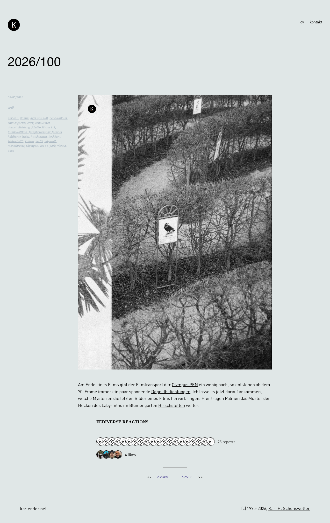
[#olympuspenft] (211, 441)
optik (11, 108)
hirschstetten (39, 137)
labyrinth (50, 141)
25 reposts (226, 441)
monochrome (16, 146)
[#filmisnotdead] (187, 441)
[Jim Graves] (118, 454)
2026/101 (187, 477)
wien (11, 151)
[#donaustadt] (112, 441)
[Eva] (100, 454)
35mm (24, 118)
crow (30, 123)
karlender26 (15, 141)
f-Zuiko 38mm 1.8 (43, 127)
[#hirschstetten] (129, 441)
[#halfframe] (141, 441)
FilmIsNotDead (17, 132)
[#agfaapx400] (164, 441)
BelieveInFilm (58, 118)
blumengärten (17, 123)
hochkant (54, 137)
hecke (25, 137)
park (53, 146)
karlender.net (33, 508)
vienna (61, 146)
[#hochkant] (193, 441)
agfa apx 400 (39, 118)
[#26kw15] (106, 441)
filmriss (57, 132)
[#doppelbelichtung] (147, 441)
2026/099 (162, 477)
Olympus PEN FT (37, 146)
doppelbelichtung (19, 127)
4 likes (130, 454)
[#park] (199, 441)
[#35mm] (118, 441)
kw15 (39, 141)
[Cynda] (106, 454)
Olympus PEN (185, 384)
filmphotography (39, 132)
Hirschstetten (171, 405)
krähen (29, 141)
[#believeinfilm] (100, 441)
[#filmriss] (158, 441)
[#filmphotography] (176, 441)
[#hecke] (170, 441)
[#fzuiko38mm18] (135, 441)
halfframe (14, 137)
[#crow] (182, 441)
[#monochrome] (205, 441)
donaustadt (42, 123)
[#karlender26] (153, 441)
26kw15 (13, 118)
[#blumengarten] (124, 441)
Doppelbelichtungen (170, 391)
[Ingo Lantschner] (112, 454)
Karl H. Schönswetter (289, 508)
